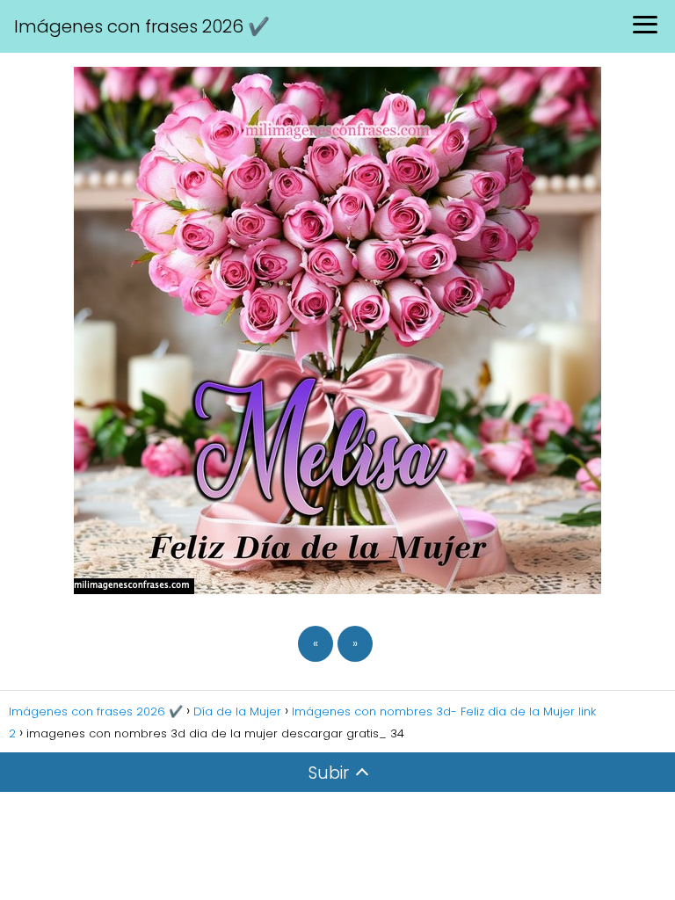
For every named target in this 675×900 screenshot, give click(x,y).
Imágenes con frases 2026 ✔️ (142, 26)
